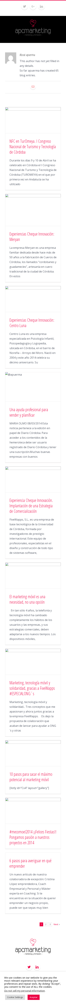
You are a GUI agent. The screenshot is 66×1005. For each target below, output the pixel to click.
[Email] (33, 87)
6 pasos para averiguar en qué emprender (30, 863)
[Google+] (33, 6)
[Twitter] (24, 6)
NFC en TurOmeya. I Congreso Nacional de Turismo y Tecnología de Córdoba (32, 146)
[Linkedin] (41, 6)
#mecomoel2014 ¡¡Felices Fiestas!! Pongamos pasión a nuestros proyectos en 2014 (32, 837)
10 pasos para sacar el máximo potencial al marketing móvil (30, 776)
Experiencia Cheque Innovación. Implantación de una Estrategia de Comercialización (31, 505)
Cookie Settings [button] (15, 997)
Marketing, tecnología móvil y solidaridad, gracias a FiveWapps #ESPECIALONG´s (32, 688)
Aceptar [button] (34, 997)
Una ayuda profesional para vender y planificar (28, 412)
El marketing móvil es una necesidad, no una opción (27, 599)
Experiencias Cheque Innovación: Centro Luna (31, 322)
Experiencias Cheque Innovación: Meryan (31, 236)
